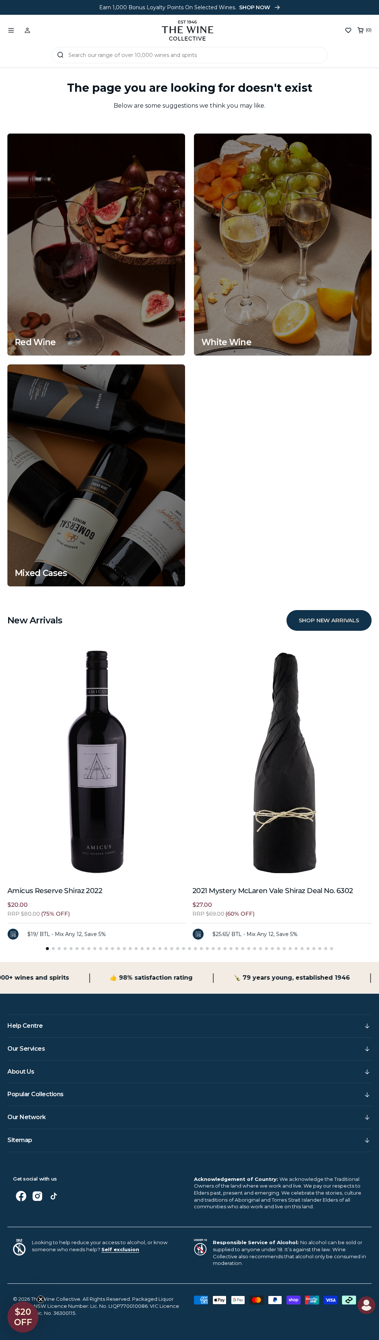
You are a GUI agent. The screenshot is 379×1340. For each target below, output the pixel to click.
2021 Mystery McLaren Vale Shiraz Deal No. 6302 (272, 890)
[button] (11, 30)
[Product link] (97, 762)
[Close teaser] (40, 1299)
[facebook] (21, 1196)
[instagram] (37, 1196)
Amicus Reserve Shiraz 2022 (54, 890)
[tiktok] (54, 1196)
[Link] (96, 245)
